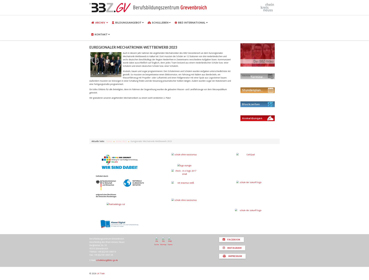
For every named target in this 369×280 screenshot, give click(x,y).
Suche (156, 245)
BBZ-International (192, 22)
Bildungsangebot (128, 22)
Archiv (100, 22)
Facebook (233, 239)
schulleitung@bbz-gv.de (107, 260)
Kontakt (101, 34)
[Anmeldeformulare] (257, 118)
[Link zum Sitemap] (163, 240)
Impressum (235, 256)
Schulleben (160, 22)
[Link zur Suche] (156, 240)
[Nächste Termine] (257, 76)
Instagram (234, 248)
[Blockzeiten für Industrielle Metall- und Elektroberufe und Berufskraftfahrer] (257, 104)
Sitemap (163, 245)
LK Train (101, 273)
